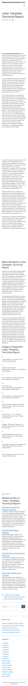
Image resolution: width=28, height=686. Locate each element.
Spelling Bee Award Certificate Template (14, 596)
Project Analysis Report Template (10, 632)
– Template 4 (5, 649)
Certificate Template (7, 669)
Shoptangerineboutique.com (13, 2)
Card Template (6, 667)
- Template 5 (7, 594)
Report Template (15, 594)
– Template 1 (5, 643)
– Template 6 (5, 654)
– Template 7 (5, 656)
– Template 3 (5, 647)
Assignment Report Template (9, 627)
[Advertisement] (14, 37)
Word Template (6, 676)
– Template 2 (5, 645)
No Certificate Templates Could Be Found (13, 625)
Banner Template (6, 660)
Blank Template (6, 663)
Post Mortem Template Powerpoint (11, 630)
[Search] (23, 606)
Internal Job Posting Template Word (13, 598)
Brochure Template (7, 665)
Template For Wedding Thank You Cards (12, 623)
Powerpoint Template (7, 671)
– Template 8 (5, 658)
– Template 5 (5, 651)
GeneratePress (14, 683)
